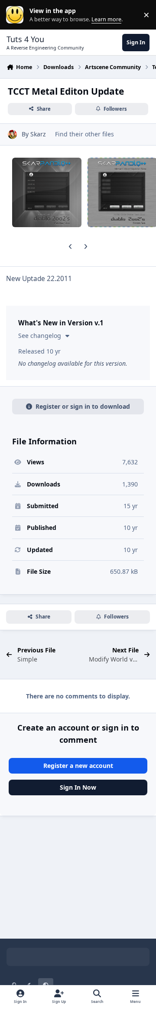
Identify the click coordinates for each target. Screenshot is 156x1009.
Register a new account (78, 765)
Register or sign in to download (83, 406)
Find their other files (84, 134)
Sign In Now (78, 787)
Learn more (16, 15)
